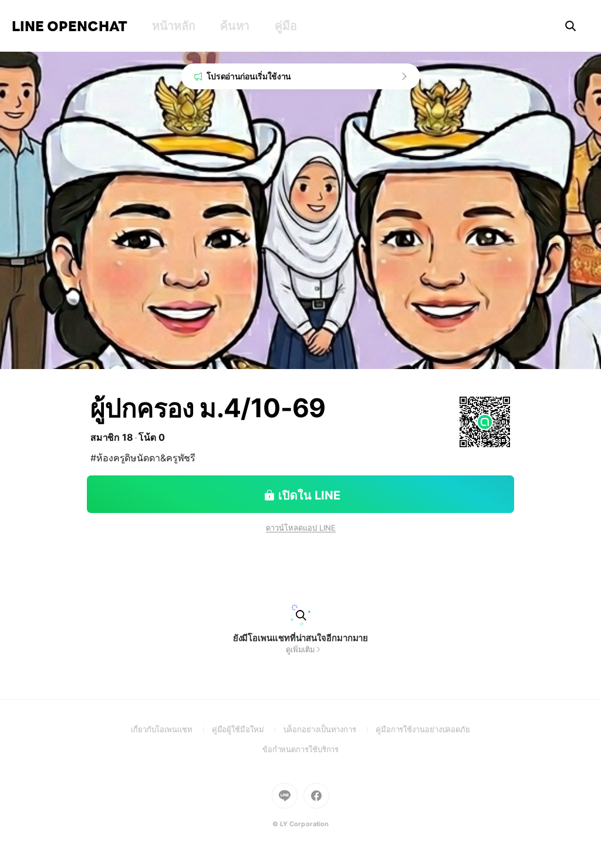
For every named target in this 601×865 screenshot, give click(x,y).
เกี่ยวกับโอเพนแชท (171, 729)
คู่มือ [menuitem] (285, 26)
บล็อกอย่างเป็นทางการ (329, 729)
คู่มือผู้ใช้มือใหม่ (247, 729)
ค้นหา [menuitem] (234, 26)
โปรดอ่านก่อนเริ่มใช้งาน (249, 76)
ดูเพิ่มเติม (300, 649)
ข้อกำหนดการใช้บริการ (300, 749)
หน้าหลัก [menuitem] (173, 26)
